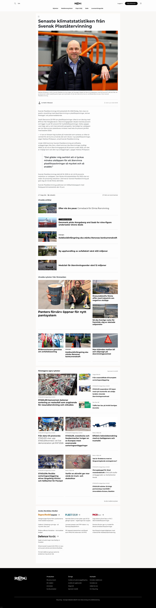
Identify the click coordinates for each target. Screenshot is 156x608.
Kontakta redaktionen (96, 580)
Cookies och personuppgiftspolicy (78, 580)
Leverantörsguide (97, 8)
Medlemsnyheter (67, 8)
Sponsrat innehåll (73, 589)
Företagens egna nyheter (49, 371)
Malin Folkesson (48, 102)
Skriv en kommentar (111, 195)
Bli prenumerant (51, 580)
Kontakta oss (93, 583)
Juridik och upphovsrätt (75, 583)
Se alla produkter (51, 589)
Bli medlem (50, 583)
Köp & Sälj (79, 8)
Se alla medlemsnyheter (111, 501)
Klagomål (71, 586)
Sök (19, 3)
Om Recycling (94, 589)
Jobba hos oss (94, 586)
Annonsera (50, 586)
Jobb (86, 8)
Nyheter (55, 8)
